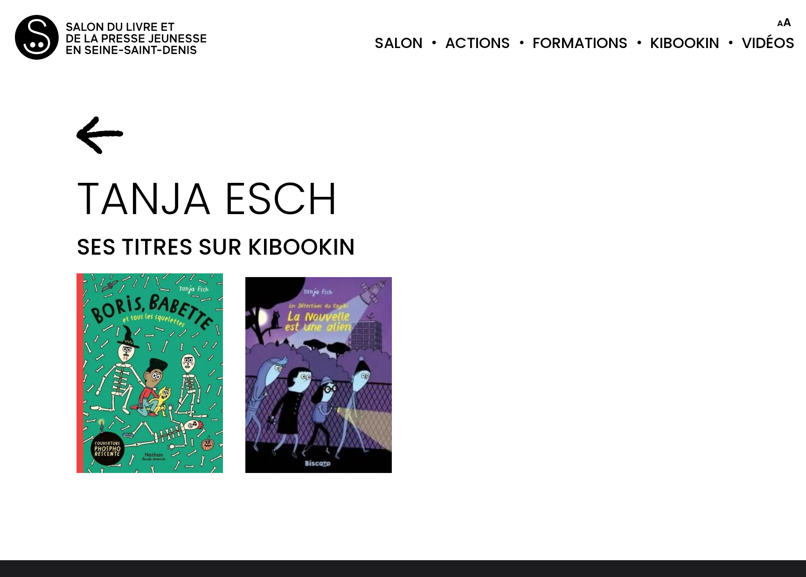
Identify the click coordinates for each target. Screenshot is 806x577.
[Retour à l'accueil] (52, 37)
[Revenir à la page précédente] (99, 135)
